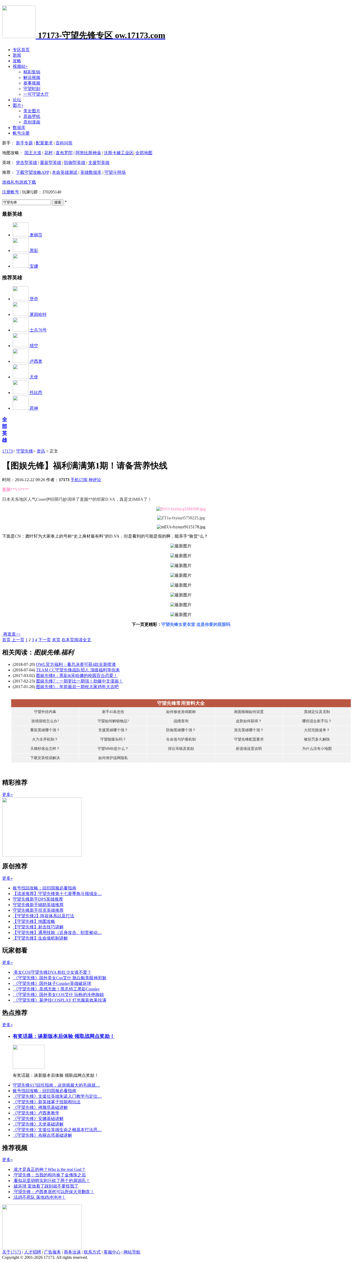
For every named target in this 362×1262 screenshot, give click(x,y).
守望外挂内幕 (45, 712)
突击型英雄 (26, 162)
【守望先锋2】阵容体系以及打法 (43, 916)
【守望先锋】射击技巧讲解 (38, 927)
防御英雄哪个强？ (181, 730)
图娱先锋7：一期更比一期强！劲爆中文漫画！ (79, 681)
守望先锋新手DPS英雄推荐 (38, 899)
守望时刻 (31, 88)
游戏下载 (27, 182)
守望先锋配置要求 (249, 739)
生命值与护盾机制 (181, 739)
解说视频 (31, 77)
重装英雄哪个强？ (45, 730)
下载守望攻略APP (32, 172)
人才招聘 (32, 1252)
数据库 (19, 127)
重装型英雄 (50, 162)
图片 (18, 105)
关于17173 (11, 1252)
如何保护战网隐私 (113, 758)
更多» (7, 794)
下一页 (44, 639)
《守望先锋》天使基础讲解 (38, 1124)
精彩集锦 (31, 72)
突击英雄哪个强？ (249, 730)
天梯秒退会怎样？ (45, 749)
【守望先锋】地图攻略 (34, 921)
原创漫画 (31, 122)
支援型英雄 (98, 162)
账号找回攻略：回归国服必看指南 (44, 888)
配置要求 (44, 143)
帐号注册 (21, 133)
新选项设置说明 (249, 749)
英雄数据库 (90, 172)
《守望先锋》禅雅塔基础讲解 (40, 1107)
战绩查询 (181, 721)
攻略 (17, 61)
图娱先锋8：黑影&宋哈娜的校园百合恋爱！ (77, 675)
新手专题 (24, 143)
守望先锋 (24, 451)
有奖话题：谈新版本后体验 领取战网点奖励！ (64, 1036)
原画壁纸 (31, 116)
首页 (6, 639)
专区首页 (21, 49)
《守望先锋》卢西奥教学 (36, 1113)
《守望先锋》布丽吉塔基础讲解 (42, 1135)
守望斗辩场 (115, 172)
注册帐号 (10, 192)
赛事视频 (31, 83)
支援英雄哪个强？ (113, 730)
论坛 (17, 100)
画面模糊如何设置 (249, 712)
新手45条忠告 (113, 712)
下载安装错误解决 (45, 758)
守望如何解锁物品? (113, 721)
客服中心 (112, 1252)
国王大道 (32, 152)
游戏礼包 (10, 182)
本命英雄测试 (64, 172)
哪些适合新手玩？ (317, 721)
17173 (7, 451)
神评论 (95, 479)
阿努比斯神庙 (88, 152)
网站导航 (131, 1252)
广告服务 (52, 1252)
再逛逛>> (12, 634)
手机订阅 (78, 479)
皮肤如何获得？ (249, 721)
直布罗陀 (64, 152)
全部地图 (143, 152)
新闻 (17, 55)
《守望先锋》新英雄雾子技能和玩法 (47, 1102)
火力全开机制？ (45, 739)
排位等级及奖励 (181, 749)
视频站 (20, 66)
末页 (56, 639)
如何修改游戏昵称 (181, 712)
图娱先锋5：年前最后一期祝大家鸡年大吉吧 (77, 686)
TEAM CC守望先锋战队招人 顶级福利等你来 (78, 670)
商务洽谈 (72, 1252)
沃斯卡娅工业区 (119, 152)
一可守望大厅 (36, 94)
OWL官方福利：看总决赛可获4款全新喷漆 (76, 664)
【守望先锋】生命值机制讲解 (40, 938)
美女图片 (31, 111)
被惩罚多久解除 (317, 739)
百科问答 (64, 143)
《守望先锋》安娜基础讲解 (38, 1118)
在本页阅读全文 (76, 639)
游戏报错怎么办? (45, 721)
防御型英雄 (74, 162)
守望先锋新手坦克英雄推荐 (38, 910)
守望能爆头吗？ (113, 739)
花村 (48, 152)
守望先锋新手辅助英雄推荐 (38, 904)
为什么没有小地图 (317, 749)
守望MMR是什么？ (113, 749)
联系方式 (92, 1252)
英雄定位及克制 (317, 712)
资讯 (41, 451)
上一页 (18, 639)
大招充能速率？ (317, 730)
